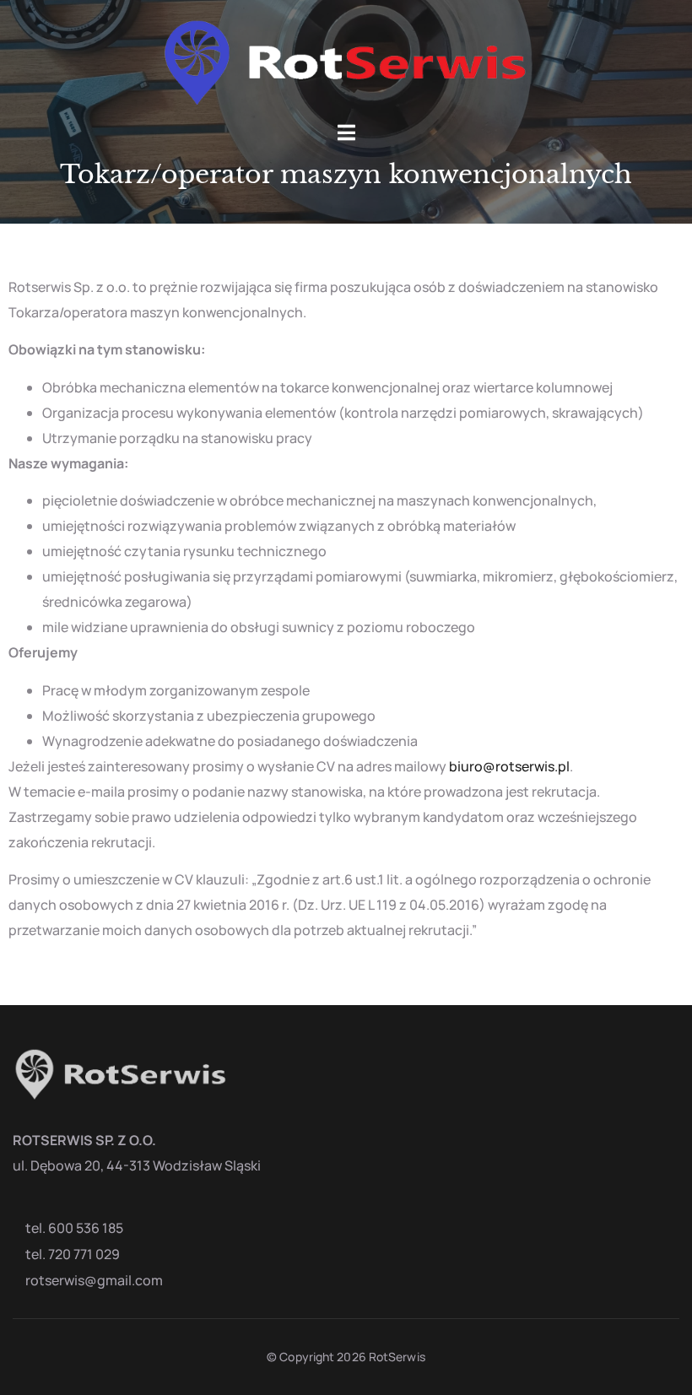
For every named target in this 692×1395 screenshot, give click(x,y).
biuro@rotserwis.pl (509, 766)
